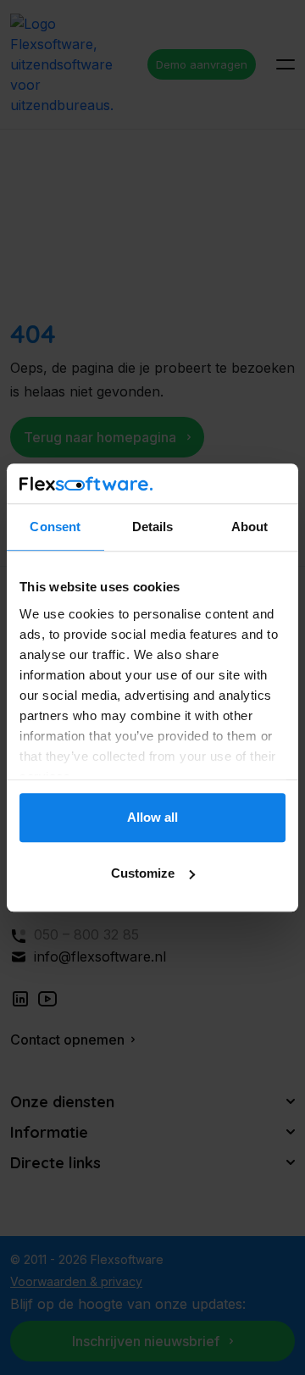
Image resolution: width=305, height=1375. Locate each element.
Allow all (152, 818)
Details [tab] (153, 527)
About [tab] (250, 527)
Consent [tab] (55, 527)
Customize (143, 873)
